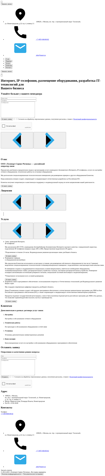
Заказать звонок (7, 4)
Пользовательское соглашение (33, 474)
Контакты (8, 67)
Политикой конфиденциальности (85, 119)
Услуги (8, 63)
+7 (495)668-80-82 (7, 414)
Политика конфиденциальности (11, 474)
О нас (7, 59)
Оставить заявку (7, 119)
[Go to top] (1, 75)
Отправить (5, 377)
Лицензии (9, 61)
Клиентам (9, 65)
